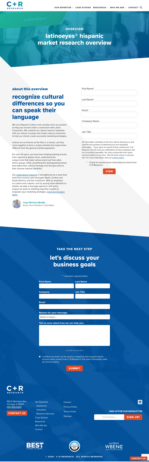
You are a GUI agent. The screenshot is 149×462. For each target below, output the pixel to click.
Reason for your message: (54, 312)
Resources (40, 421)
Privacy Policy (70, 406)
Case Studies (83, 7)
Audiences (42, 405)
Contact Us (17, 413)
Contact (133, 7)
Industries (41, 409)
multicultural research (26, 174)
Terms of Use (70, 411)
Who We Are (41, 425)
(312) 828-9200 (14, 407)
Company (45, 292)
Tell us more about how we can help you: (62, 323)
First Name (46, 281)
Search (141, 7)
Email (43, 302)
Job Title (80, 292)
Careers (67, 402)
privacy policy (118, 157)
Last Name (81, 281)
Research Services (45, 413)
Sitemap (67, 416)
